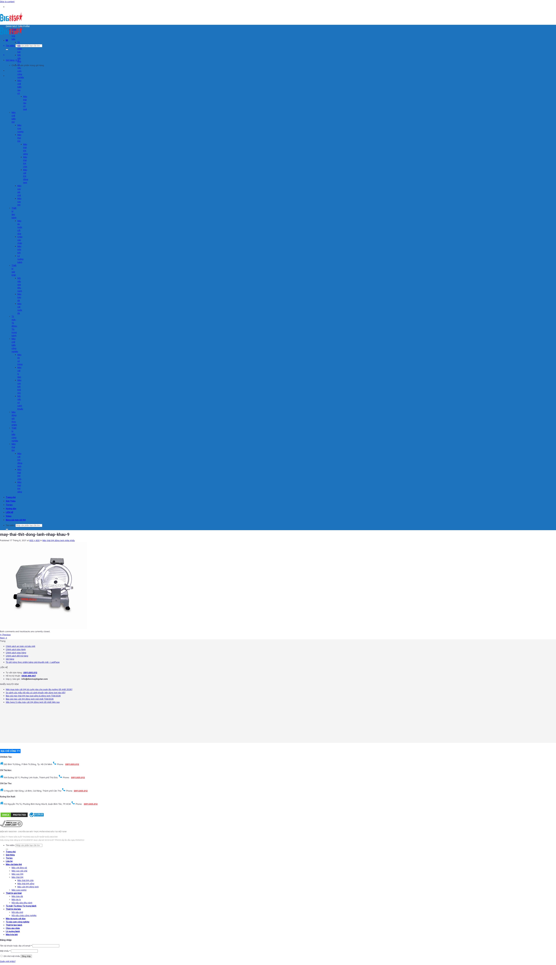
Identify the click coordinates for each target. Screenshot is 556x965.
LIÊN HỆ (9, 512)
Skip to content (7, 1)
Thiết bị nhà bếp (13, 909)
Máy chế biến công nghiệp (15, 345)
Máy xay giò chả (19, 871)
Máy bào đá (19, 297)
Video (8, 516)
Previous (5, 634)
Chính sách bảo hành (16, 649)
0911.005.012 (30, 672)
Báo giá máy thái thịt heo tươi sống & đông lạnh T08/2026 (33, 695)
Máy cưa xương (20, 128)
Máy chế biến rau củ (19, 86)
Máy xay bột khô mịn (19, 386)
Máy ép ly (16, 899)
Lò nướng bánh (20, 259)
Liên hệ (9, 861)
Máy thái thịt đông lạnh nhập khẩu (58, 540)
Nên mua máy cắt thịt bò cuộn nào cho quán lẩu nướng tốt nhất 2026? (39, 689)
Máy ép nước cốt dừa (19, 227)
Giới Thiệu (10, 501)
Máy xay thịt (19, 201)
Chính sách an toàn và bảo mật (20, 646)
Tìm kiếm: (10, 45)
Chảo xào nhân (19, 239)
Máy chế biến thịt (14, 864)
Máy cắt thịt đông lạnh (25, 176)
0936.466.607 (29, 675)
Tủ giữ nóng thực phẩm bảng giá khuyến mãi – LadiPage (33, 662)
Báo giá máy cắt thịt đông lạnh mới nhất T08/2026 (30, 699)
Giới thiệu (10, 855)
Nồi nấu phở (19, 58)
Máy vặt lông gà (19, 867)
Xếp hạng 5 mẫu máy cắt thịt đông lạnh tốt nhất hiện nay (33, 702)
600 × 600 (34, 540)
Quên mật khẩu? (7, 961)
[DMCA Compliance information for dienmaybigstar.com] (11, 826)
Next (3, 638)
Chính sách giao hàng (16, 652)
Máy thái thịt (19, 137)
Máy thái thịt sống (25, 883)
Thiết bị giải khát (14, 893)
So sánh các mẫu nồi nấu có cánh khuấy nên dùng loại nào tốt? (35, 692)
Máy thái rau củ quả (25, 102)
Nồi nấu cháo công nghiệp (24, 915)
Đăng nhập (26, 956)
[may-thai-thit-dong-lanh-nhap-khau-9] (43, 628)
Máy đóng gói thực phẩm (14, 418)
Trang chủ (11, 497)
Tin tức (9, 505)
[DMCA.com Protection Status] (14, 817)
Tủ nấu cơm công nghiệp (20, 71)
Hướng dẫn (11, 508)
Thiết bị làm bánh (14, 925)
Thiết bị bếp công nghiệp (15, 434)
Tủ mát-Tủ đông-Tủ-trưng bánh (14, 326)
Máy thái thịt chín (25, 880)
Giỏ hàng (10, 659)
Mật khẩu (5, 951)
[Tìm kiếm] (7, 49)
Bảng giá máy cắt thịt (16, 520)
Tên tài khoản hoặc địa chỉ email (16, 945)
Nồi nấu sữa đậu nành (19, 284)
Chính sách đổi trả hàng (17, 655)
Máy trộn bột (19, 249)
